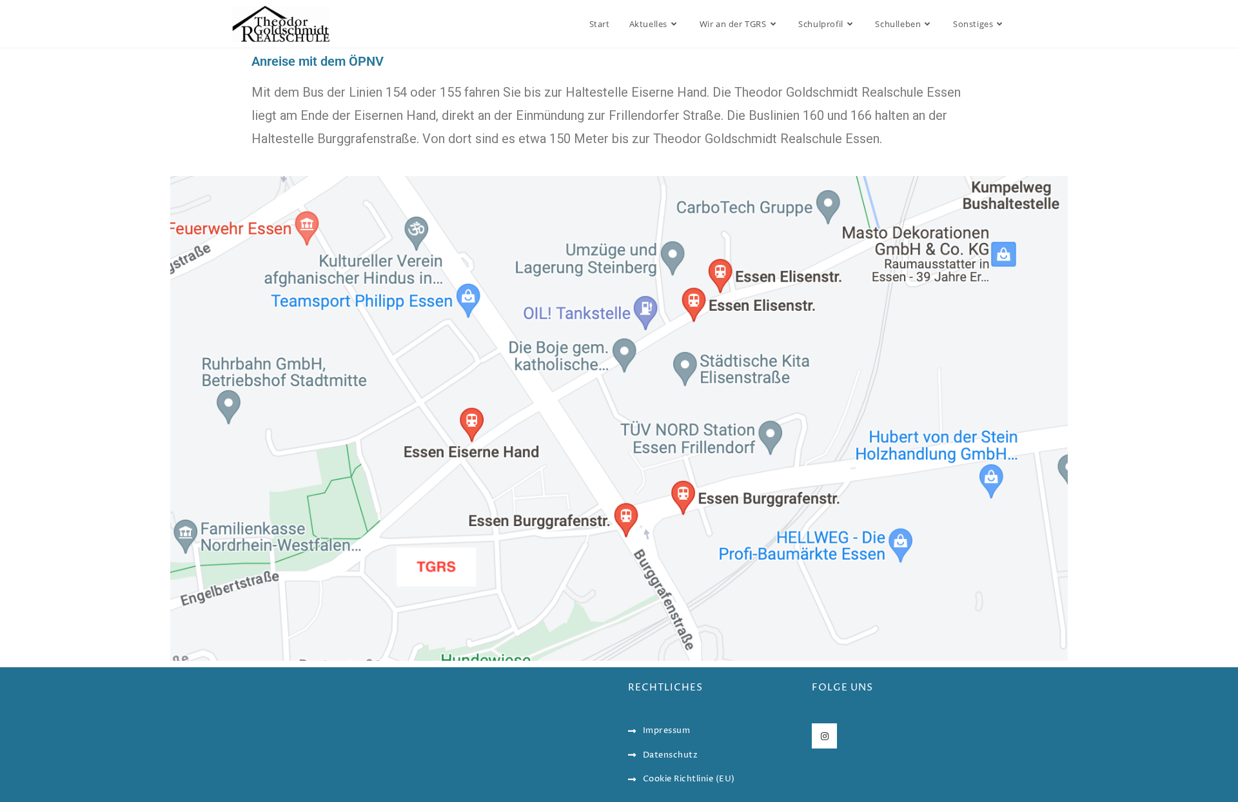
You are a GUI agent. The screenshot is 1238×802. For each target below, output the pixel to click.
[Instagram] (824, 735)
